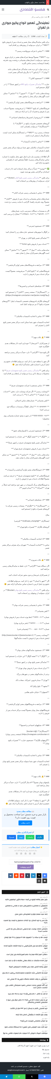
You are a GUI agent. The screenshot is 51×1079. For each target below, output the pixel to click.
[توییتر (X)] (39, 875)
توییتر (21, 837)
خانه (46, 17)
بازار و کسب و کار (37, 17)
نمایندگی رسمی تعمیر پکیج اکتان (27, 178)
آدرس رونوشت (25, 867)
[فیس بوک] (44, 875)
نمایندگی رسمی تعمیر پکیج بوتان (27, 590)
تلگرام (39, 837)
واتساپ (30, 837)
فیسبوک (11, 837)
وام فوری (46, 1057)
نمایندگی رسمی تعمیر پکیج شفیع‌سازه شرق (22, 370)
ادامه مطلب (25, 823)
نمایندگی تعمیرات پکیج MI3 (31, 84)
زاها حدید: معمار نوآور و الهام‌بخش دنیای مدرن (30, 2)
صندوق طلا (45, 1049)
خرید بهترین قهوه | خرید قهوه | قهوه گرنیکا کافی (33, 1046)
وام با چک (46, 1053)
